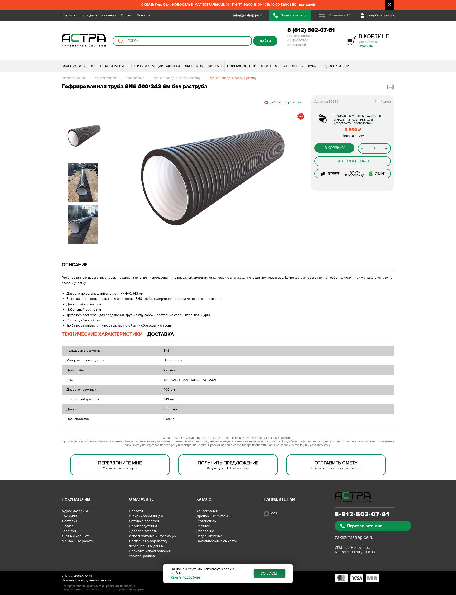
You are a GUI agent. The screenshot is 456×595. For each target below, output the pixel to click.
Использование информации (152, 536)
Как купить (89, 15)
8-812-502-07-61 (362, 514)
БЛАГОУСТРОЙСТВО (78, 66)
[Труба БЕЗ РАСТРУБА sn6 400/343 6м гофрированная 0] (208, 177)
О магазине (141, 499)
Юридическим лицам (146, 516)
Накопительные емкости (216, 541)
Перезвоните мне (364, 525)
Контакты (69, 15)
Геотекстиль (206, 521)
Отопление (205, 531)
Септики (203, 526)
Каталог (205, 499)
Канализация (207, 511)
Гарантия (69, 531)
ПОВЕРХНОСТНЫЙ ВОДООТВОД (252, 66)
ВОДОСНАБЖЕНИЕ (336, 66)
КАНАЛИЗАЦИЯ (112, 66)
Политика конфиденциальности (86, 580)
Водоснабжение (209, 536)
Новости (143, 15)
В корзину (334, 148)
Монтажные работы (78, 541)
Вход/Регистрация (380, 15)
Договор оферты (143, 531)
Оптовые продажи (144, 521)
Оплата (126, 15)
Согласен (269, 573)
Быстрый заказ (352, 161)
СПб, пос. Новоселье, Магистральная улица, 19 (355, 550)
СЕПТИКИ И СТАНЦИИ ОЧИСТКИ (154, 66)
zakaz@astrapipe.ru (354, 537)
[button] (117, 177)
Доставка (109, 15)
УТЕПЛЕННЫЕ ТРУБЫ (300, 66)
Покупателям (76, 499)
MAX (274, 513)
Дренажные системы (213, 516)
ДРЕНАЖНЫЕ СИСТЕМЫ (203, 66)
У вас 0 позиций (374, 40)
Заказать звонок (293, 15)
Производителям (143, 526)
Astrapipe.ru (83, 576)
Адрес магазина (75, 511)
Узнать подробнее (185, 577)
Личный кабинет (75, 536)
